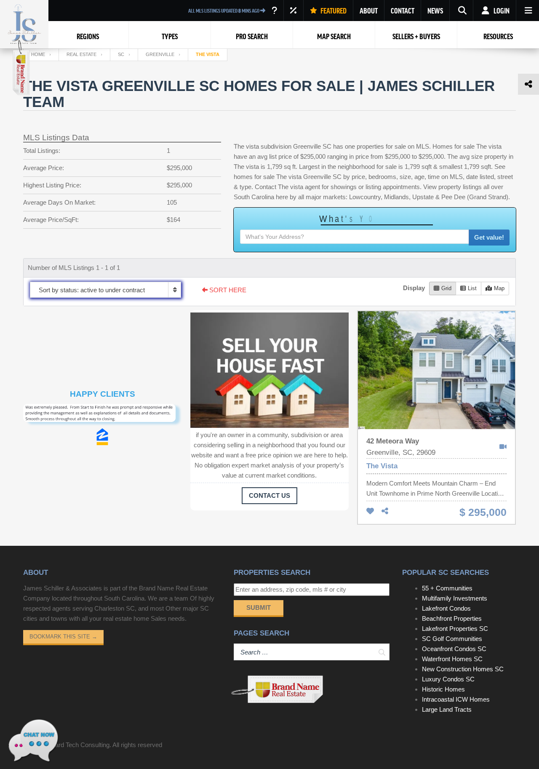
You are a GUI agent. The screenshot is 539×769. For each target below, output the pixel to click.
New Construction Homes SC (463, 669)
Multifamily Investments (454, 598)
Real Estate (81, 54)
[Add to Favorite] (370, 511)
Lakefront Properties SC (455, 628)
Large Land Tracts (447, 709)
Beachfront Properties (452, 618)
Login (501, 10)
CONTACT (402, 10)
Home (38, 54)
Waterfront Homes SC (452, 658)
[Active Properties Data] (274, 10)
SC (121, 54)
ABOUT (369, 10)
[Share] (385, 511)
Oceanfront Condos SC (454, 648)
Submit (258, 607)
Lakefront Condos (446, 608)
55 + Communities (447, 588)
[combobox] (105, 290)
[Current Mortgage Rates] (293, 10)
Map (499, 288)
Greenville (160, 54)
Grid (446, 288)
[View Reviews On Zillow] (102, 436)
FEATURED (333, 10)
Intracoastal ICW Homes (456, 699)
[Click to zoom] (102, 416)
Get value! (489, 237)
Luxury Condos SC (448, 679)
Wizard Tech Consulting (77, 744)
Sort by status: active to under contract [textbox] (92, 290)
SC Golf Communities (452, 638)
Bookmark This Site (63, 636)
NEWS (435, 10)
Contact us (269, 495)
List (472, 288)
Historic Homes (443, 689)
